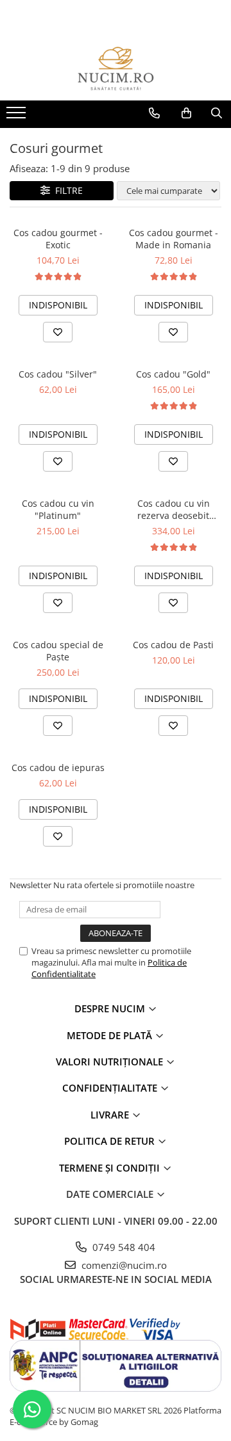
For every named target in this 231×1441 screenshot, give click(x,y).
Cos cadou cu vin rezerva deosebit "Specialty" (173, 509)
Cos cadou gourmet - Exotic (58, 239)
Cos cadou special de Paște (58, 651)
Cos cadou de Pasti (173, 645)
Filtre (66, 190)
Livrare (111, 1114)
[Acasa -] (115, 68)
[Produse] (17, 116)
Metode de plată (111, 1035)
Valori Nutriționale (111, 1061)
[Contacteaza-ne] (154, 113)
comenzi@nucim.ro (123, 1265)
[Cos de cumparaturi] (186, 113)
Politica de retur (110, 1140)
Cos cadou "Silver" (58, 374)
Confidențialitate (111, 1087)
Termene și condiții (110, 1167)
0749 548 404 (122, 1247)
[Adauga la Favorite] (58, 332)
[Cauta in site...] (216, 113)
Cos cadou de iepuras (58, 767)
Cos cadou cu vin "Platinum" (58, 509)
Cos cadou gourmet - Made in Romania (173, 239)
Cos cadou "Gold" (173, 374)
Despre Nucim (111, 1008)
